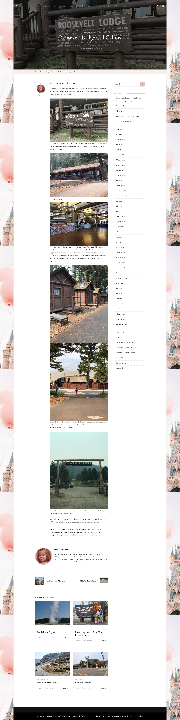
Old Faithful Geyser (46, 632)
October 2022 (120, 216)
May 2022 (119, 242)
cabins (59, 529)
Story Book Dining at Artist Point (127, 116)
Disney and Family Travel (125, 342)
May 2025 (119, 150)
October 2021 (120, 273)
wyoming (72, 535)
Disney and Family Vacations (62, 6)
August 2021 (120, 283)
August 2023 (120, 201)
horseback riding (86, 529)
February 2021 (120, 314)
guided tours (76, 529)
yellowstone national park (92, 535)
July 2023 (119, 206)
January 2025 (120, 165)
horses (94, 529)
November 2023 (121, 191)
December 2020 (121, 319)
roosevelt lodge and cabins (88, 532)
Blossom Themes (109, 716)
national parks (55, 532)
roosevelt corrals (73, 532)
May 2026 (119, 134)
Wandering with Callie (58, 716)
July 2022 (119, 232)
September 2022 (121, 221)
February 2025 (121, 160)
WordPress (128, 716)
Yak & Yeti (119, 111)
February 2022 (121, 252)
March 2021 (120, 309)
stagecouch (54, 535)
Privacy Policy (138, 716)
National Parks (105, 6)
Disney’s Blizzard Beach (124, 121)
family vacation (66, 529)
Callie (41, 95)
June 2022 (119, 237)
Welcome (46, 6)
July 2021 (119, 288)
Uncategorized (121, 363)
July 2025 (119, 144)
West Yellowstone (83, 682)
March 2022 (120, 247)
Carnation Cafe (121, 106)
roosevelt (64, 532)
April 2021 (119, 304)
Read (64, 638)
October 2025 (120, 139)
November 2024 (121, 170)
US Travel (79, 6)
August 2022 (120, 227)
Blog (88, 6)
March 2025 (120, 155)
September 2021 (121, 278)
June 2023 (119, 211)
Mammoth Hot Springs (47, 682)
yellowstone (80, 535)
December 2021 (121, 263)
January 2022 (120, 257)
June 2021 (119, 293)
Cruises (116, 6)
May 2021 (119, 299)
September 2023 (121, 196)
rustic (100, 532)
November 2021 (121, 268)
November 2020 (121, 324)
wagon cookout (64, 535)
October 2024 (120, 175)
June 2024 (119, 180)
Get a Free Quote (129, 6)
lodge (99, 529)
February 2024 (121, 186)
